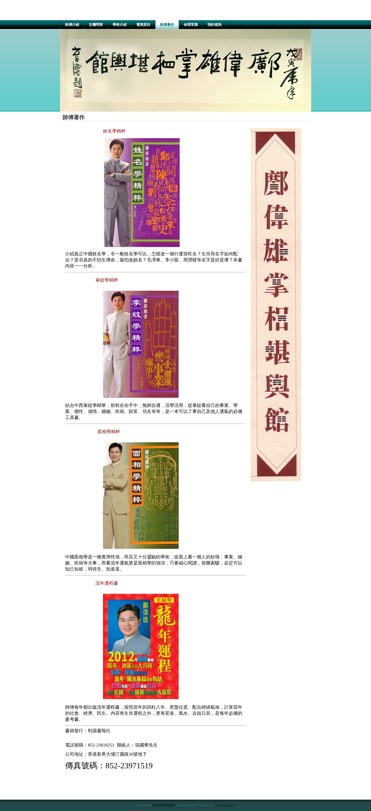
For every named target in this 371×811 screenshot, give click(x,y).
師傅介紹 (72, 24)
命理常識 (191, 24)
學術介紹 (120, 24)
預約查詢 (214, 24)
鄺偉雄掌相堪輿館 (164, 805)
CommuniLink (224, 805)
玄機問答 (96, 24)
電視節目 (143, 24)
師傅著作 (167, 24)
